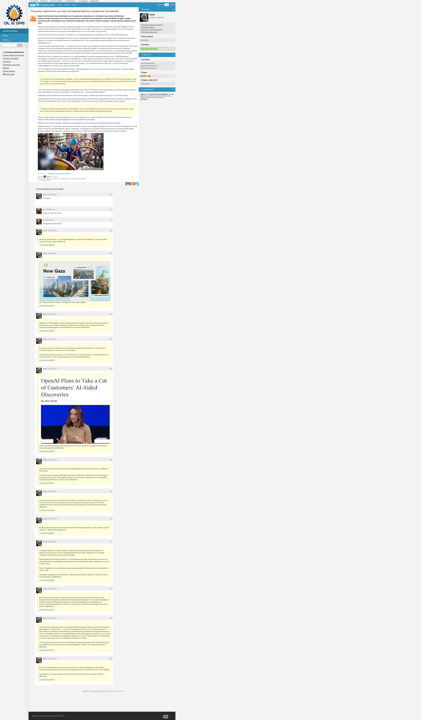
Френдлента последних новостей (151, 30)
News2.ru (35, 716)
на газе (56, 178)
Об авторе (145, 9)
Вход (172, 5)
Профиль (152, 17)
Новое (74, 5)
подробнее (143, 99)
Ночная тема (9, 74)
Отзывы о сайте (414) (149, 80)
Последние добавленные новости (152, 25)
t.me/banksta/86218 (46, 679)
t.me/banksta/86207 (46, 533)
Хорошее (67, 5)
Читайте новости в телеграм (13, 55)
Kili (44, 209)
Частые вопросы (9, 71)
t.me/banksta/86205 (46, 483)
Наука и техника (57, 1)
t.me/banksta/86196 (46, 245)
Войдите (86, 691)
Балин (48, 176)
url (56, 194)
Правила (6, 68)
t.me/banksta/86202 (46, 330)
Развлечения (71, 1)
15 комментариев (45, 180)
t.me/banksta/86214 (46, 609)
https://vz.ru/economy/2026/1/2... (59, 173)
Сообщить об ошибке (10, 58)
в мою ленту (160, 4)
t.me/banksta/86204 (46, 451)
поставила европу (65, 178)
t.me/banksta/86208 (46, 580)
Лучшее (60, 5)
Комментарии (94, 1)
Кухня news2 (83, 1)
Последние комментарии (149, 32)
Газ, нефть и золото (47, 5)
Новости (44, 1)
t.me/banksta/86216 (46, 650)
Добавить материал (10, 31)
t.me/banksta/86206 (46, 510)
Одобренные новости (148, 27)
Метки (5, 36)
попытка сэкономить (46, 178)
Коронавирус (34, 1)
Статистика (160, 17)
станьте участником (99, 691)
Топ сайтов (7, 62)
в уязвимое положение (78, 178)
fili (43, 220)
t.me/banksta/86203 (46, 360)
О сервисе (41, 716)
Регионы (6, 40)
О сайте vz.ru (146, 55)
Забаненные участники (11, 65)
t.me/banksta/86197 (46, 305)
